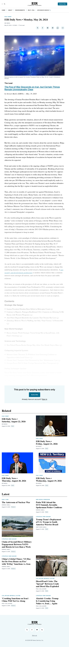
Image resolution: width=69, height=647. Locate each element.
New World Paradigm (43, 499)
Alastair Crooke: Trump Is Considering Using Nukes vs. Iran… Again (47, 601)
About (10, 10)
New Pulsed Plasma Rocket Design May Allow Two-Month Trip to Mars (33, 345)
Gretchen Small (41, 527)
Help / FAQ (31, 10)
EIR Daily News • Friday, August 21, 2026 (47, 442)
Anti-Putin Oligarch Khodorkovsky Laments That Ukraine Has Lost (31, 317)
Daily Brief (8, 16)
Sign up (34, 635)
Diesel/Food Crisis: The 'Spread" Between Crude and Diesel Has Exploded (47, 584)
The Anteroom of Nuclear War (16, 502)
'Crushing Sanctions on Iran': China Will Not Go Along (15, 599)
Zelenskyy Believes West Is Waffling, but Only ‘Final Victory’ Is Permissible (35, 320)
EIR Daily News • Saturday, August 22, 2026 (14, 420)
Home (3, 10)
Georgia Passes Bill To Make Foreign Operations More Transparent (31, 363)
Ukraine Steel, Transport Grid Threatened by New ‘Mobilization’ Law (32, 360)
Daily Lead (5, 499)
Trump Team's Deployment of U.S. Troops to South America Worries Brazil (48, 522)
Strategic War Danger (9, 539)
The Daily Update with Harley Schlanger (24, 372)
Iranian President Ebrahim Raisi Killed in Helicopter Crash (28, 309)
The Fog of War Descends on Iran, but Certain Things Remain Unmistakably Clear (32, 88)
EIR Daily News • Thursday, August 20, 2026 (14, 479)
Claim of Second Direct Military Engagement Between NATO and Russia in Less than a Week (17, 544)
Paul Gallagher (41, 589)
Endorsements (20, 10)
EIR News (7, 23)
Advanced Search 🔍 (44, 10)
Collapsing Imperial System (45, 578)
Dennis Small (6, 505)
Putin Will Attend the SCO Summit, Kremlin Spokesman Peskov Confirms (49, 505)
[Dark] (2, 4)
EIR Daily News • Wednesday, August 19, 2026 (49, 479)
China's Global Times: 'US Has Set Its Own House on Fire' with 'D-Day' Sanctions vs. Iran (16, 561)
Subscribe (62, 4)
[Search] (4, 4)
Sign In (44, 399)
